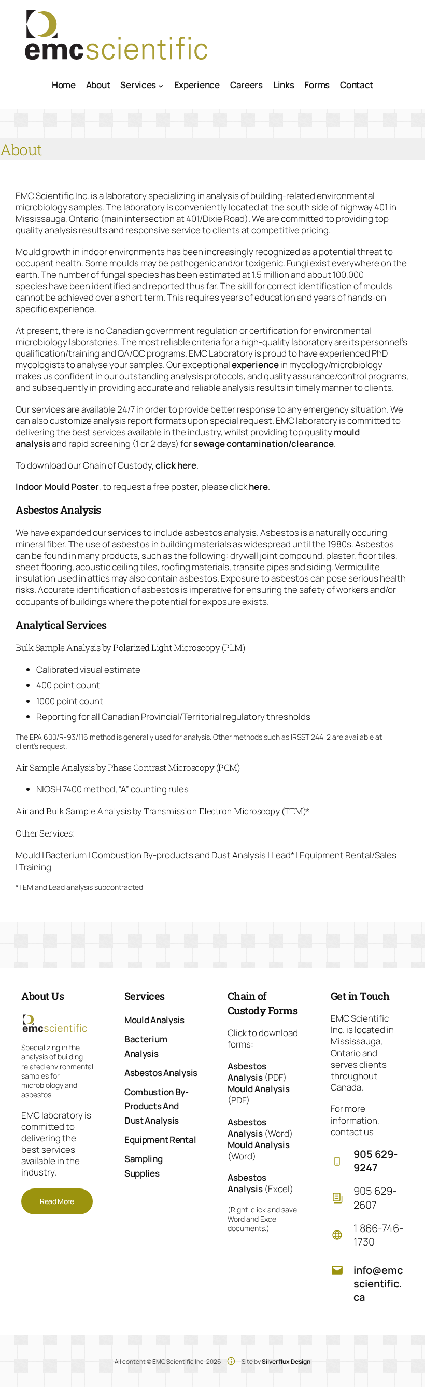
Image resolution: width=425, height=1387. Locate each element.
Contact (356, 85)
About (98, 85)
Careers (246, 85)
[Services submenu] (160, 85)
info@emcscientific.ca (378, 1283)
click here (175, 465)
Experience (197, 85)
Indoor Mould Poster (57, 486)
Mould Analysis (259, 1089)
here (258, 486)
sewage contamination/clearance (263, 443)
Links (283, 85)
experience (255, 365)
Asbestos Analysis (247, 1071)
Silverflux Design (286, 1361)
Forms (317, 85)
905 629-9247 (375, 1160)
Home (64, 85)
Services (138, 85)
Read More (57, 1201)
